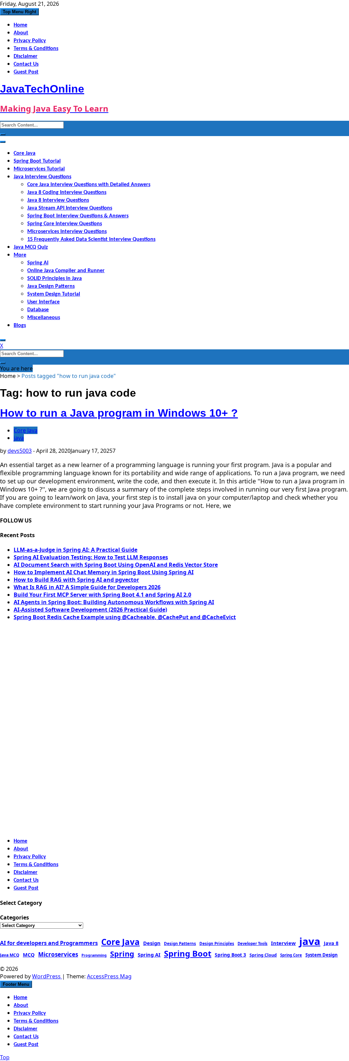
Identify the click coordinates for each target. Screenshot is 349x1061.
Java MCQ (9, 955)
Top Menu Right (19, 11)
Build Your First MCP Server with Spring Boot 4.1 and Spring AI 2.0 (102, 594)
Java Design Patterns (51, 286)
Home (20, 25)
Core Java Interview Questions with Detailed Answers (88, 184)
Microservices (58, 954)
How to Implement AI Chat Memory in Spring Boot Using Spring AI (104, 572)
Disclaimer (25, 56)
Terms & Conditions (36, 48)
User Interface (43, 302)
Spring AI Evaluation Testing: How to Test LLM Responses (91, 557)
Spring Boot (187, 953)
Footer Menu (16, 984)
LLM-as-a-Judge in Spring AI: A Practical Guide (75, 549)
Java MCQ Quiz (31, 247)
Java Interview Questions (42, 177)
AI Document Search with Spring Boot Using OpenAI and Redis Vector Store (116, 564)
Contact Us (26, 64)
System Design (321, 955)
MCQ (29, 954)
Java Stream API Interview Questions (69, 208)
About (21, 33)
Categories (14, 917)
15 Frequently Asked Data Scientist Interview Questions (91, 239)
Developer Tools (253, 943)
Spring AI (37, 263)
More (20, 255)
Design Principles (216, 943)
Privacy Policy (30, 41)
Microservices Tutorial (39, 169)
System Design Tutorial (53, 294)
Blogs (20, 325)
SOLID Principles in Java (54, 278)
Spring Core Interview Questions (64, 224)
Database (38, 310)
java (19, 438)
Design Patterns (180, 943)
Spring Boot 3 (230, 954)
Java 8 (331, 943)
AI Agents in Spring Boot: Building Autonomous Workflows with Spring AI (114, 602)
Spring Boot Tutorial (37, 161)
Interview (283, 943)
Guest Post (26, 72)
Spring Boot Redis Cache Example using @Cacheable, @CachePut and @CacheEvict (125, 617)
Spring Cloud (263, 955)
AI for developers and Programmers (49, 943)
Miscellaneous (43, 317)
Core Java (24, 153)
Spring (122, 954)
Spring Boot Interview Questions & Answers (77, 216)
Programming (94, 955)
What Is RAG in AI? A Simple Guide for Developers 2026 (87, 587)
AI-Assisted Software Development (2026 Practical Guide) (90, 609)
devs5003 (19, 450)
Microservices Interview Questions (67, 231)
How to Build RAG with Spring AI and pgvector (76, 579)
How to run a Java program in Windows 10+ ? (119, 413)
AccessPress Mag (109, 976)
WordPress (47, 976)
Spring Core (291, 955)
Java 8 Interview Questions (58, 200)
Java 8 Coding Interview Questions (66, 192)
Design (152, 943)
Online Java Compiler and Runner (66, 270)
